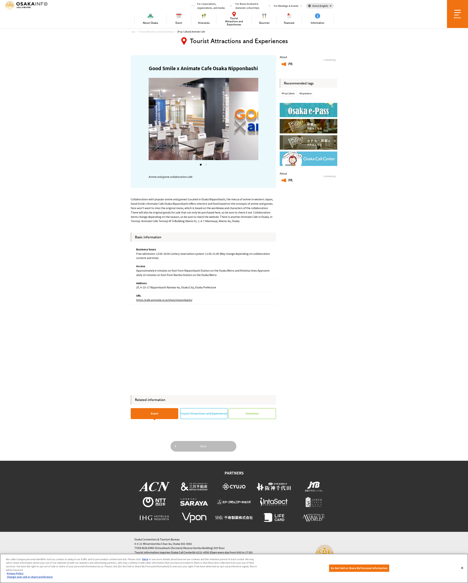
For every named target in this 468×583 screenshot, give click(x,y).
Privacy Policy (15, 573)
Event (179, 23)
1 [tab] (201, 165)
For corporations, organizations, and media (211, 6)
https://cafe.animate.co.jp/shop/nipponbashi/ (164, 300)
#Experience (305, 93)
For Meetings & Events (286, 5)
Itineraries (204, 23)
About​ (150, 23)
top (133, 31)
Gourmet (264, 23)
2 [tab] (206, 165)
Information (317, 23)
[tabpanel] (203, 119)
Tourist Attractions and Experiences (156, 31)
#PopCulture (288, 93)
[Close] (462, 568)
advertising (329, 59)
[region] (234, 568)
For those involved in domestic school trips (247, 6)
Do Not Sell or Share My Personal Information (359, 568)
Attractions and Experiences (234, 21)
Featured (289, 23)
